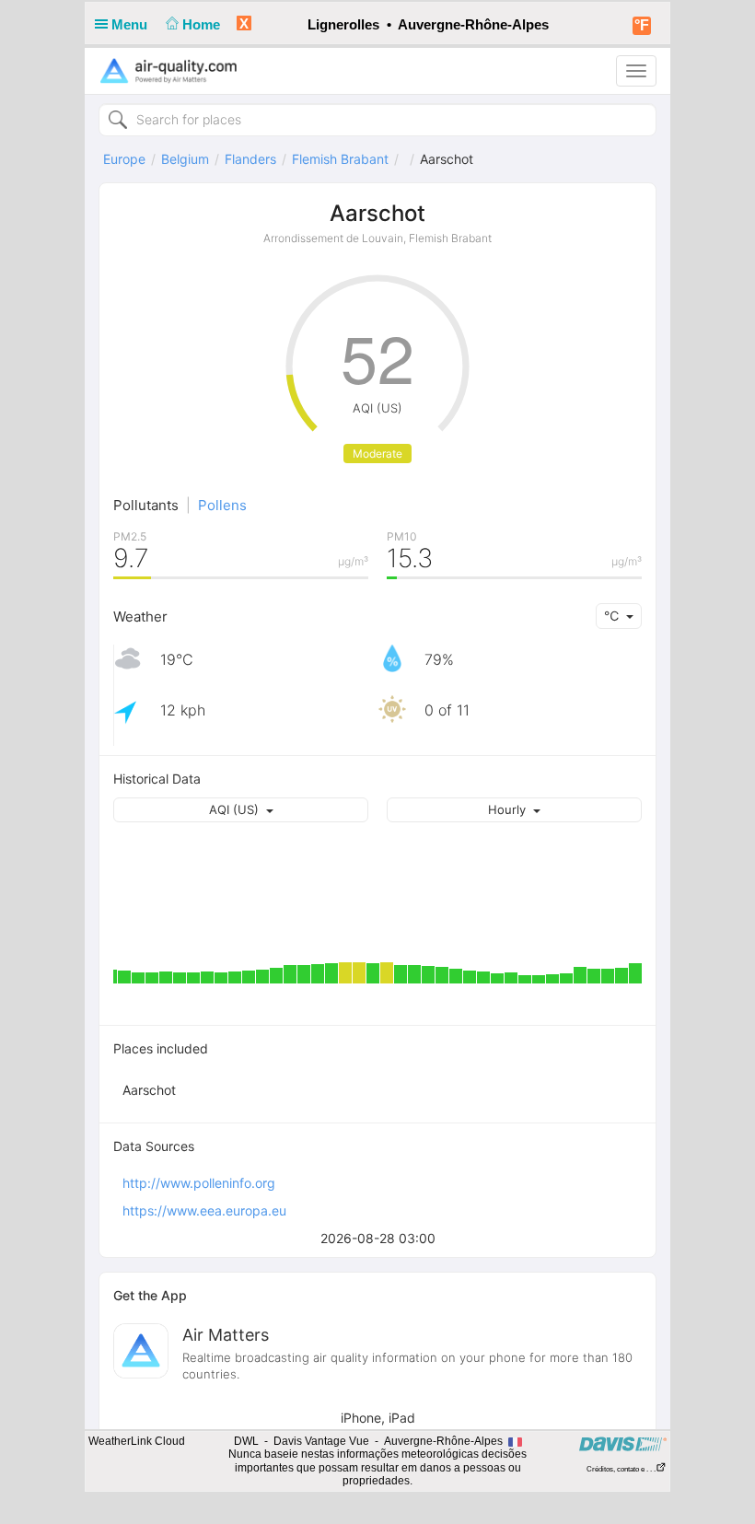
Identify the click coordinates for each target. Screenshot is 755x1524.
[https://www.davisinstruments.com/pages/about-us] (623, 1443)
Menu (131, 24)
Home (203, 24)
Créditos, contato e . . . (621, 1469)
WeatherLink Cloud (136, 1441)
